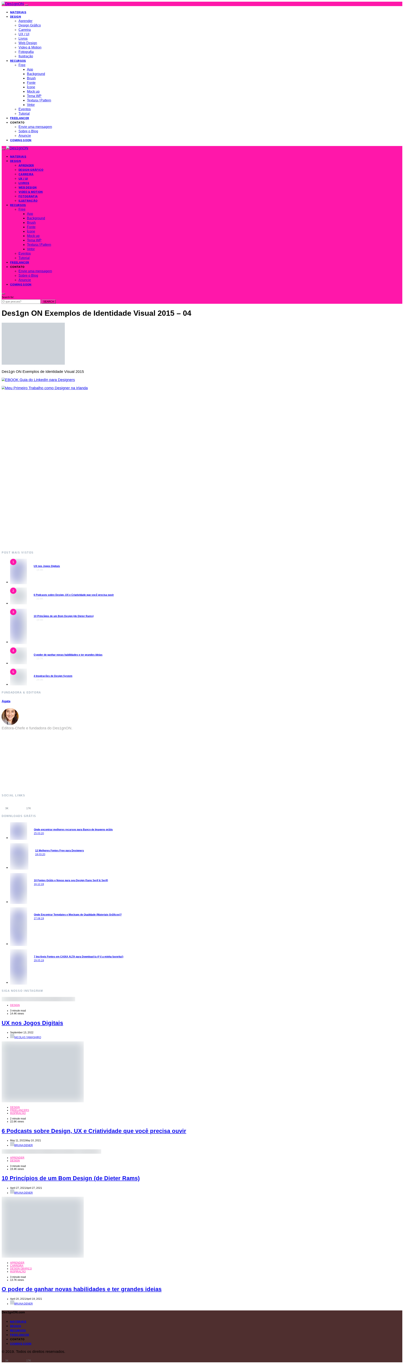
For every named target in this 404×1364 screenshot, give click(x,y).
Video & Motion (30, 47)
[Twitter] (40, 806)
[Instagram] (18, 806)
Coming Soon (21, 140)
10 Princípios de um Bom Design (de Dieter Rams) (64, 616)
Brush (31, 78)
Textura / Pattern (39, 100)
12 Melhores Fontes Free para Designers (59, 850)
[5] (18, 684)
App (30, 69)
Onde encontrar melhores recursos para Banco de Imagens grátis (73, 829)
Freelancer (19, 118)
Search (48, 301)
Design (15, 16)
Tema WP (34, 96)
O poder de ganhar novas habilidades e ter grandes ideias (68, 654)
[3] (18, 642)
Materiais (18, 12)
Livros (23, 38)
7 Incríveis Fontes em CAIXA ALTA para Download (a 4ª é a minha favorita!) (78, 956)
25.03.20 (39, 833)
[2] (18, 603)
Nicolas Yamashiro (27, 1037)
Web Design (28, 43)
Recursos (18, 60)
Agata (6, 701)
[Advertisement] (128, 470)
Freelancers (19, 1110)
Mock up (33, 91)
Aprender (25, 21)
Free (22, 65)
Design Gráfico (30, 25)
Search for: (8, 297)
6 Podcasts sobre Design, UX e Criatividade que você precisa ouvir (74, 594)
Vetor (31, 105)
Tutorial (24, 113)
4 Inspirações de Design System (53, 676)
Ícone (31, 87)
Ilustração (26, 56)
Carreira (25, 30)
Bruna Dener (23, 1145)
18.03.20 (40, 854)
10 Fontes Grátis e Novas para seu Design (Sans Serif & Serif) (71, 880)
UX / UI (24, 34)
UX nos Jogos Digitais (47, 566)
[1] (18, 582)
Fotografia (26, 52)
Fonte (31, 82)
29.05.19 (39, 960)
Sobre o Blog (28, 131)
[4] (18, 663)
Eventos (25, 109)
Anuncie (25, 135)
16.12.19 (39, 884)
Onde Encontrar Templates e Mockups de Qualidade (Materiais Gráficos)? (78, 914)
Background (36, 74)
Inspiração (18, 1113)
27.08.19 (39, 918)
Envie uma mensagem (35, 127)
